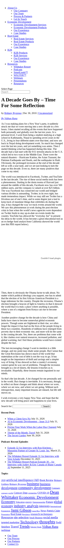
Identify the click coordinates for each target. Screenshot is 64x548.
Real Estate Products (24, 41)
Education (20, 502)
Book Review (46, 480)
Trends (24, 526)
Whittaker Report (22, 66)
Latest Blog (36, 511)
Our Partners (13, 541)
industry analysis (26, 506)
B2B (9, 50)
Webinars (18, 78)
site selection (21, 517)
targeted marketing (10, 522)
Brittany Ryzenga (12, 113)
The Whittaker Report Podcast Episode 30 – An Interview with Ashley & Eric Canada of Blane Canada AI (34, 464)
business (33, 484)
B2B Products (20, 52)
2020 (3, 480)
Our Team (19, 13)
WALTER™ (20, 75)
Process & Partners (23, 16)
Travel (15, 526)
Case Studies (20, 33)
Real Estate (12, 36)
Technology (29, 522)
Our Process (13, 538)
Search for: (6, 406)
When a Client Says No (19, 418)
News (43, 510)
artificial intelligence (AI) (22, 480)
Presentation (5, 514)
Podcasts (18, 69)
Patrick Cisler (53, 510)
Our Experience (21, 30)
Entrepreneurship (39, 502)
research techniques (42, 514)
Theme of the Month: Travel (21, 432)
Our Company (21, 10)
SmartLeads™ (21, 72)
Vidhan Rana (50, 526)
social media (50, 517)
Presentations (20, 80)
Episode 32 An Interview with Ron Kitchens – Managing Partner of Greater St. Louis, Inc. (30, 449)
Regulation (26, 514)
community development (34, 488)
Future (49, 501)
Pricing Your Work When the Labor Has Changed (31, 427)
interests (44, 506)
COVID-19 (43, 492)
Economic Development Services (30, 24)
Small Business (36, 517)
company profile (7, 493)
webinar (5, 530)
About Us (12, 8)
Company (56, 488)
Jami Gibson (21, 510)
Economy (8, 502)
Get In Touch (20, 19)
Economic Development (19, 22)
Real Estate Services (24, 38)
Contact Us (12, 544)
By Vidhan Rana (9, 118)
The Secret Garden (16, 435)
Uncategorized (45, 113)
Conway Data (20, 492)
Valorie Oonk (35, 527)
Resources (12, 64)
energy (28, 502)
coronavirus (32, 493)
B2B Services (20, 55)
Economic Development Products (30, 27)
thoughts (47, 521)
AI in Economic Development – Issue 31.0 (28, 421)
